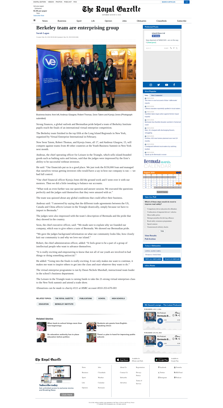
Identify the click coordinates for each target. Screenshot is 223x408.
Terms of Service (139, 382)
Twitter (162, 372)
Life (93, 21)
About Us (123, 367)
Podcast (178, 377)
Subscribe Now (38, 16)
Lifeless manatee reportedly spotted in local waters (162, 108)
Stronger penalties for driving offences (160, 218)
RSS (75, 2)
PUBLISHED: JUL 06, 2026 (153, 333)
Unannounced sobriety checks (157, 227)
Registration (140, 367)
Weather (101, 377)
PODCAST (68, 2)
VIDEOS (51, 2)
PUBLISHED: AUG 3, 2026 (152, 309)
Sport (79, 21)
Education (44, 304)
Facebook (162, 367)
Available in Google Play (175, 359)
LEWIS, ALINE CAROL (153, 251)
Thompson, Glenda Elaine (153, 254)
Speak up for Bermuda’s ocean (155, 154)
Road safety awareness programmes (159, 221)
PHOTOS (59, 2)
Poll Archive (150, 239)
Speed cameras (152, 224)
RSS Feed (178, 372)
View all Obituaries (153, 259)
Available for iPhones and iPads (137, 359)
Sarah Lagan (42, 33)
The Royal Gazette (64, 298)
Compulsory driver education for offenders (162, 209)
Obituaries (141, 21)
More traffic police (153, 215)
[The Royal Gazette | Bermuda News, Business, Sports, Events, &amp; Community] (111, 9)
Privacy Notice (138, 374)
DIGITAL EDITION (39, 2)
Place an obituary (172, 259)
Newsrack (101, 387)
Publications (85, 298)
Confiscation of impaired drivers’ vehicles (161, 212)
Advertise (123, 382)
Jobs (124, 21)
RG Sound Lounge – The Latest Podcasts (163, 305)
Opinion (108, 21)
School (101, 298)
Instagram (163, 377)
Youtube (179, 367)
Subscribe (181, 21)
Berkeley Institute (64, 304)
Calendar (101, 382)
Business (62, 21)
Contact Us (124, 372)
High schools (118, 298)
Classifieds (161, 21)
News (45, 21)
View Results (151, 235)
